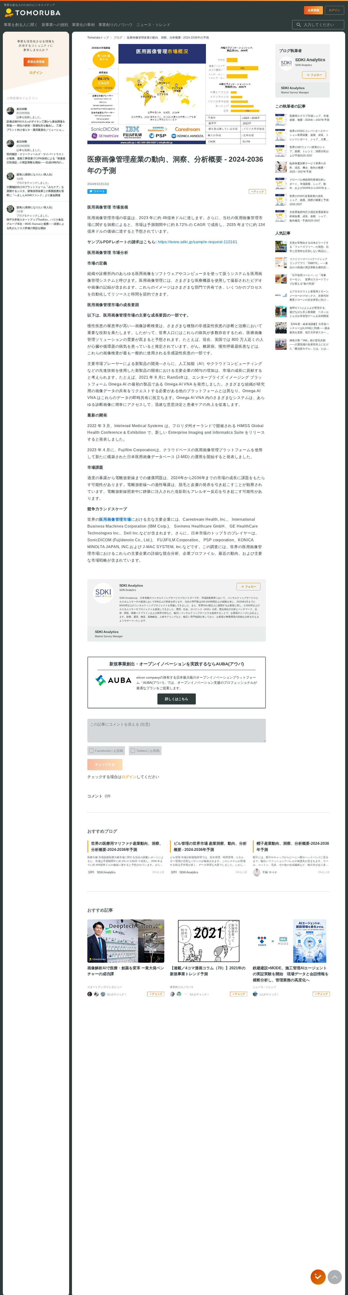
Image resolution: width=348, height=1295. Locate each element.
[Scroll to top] (335, 1277)
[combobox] (318, 25)
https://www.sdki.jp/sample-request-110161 (197, 242)
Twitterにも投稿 (148, 751)
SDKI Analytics (131, 585)
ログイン (129, 777)
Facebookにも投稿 (109, 751)
